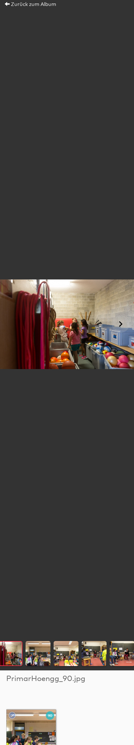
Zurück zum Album (33, 4)
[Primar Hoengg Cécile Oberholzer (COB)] (31, 734)
